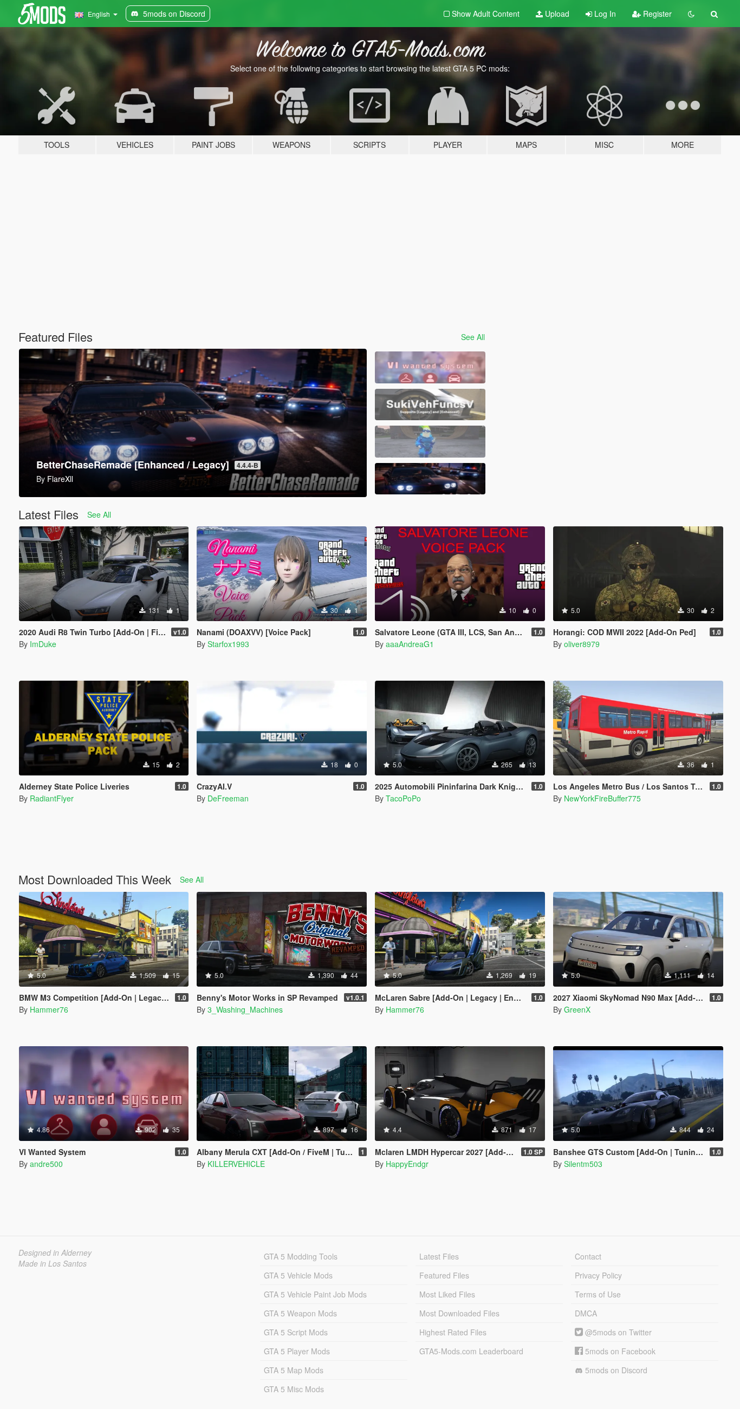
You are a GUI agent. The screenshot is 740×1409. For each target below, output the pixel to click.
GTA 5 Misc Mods (294, 1389)
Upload (556, 13)
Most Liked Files (447, 1294)
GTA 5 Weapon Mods (300, 1313)
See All (473, 336)
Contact (588, 1256)
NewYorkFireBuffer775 (602, 798)
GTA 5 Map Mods (293, 1370)
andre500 (46, 1163)
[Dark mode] (691, 13)
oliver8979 (582, 643)
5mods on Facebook (619, 1351)
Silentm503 (583, 1163)
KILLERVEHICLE (236, 1163)
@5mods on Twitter (617, 1332)
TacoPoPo (403, 798)
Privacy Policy (598, 1275)
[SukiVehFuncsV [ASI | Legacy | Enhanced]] (430, 405)
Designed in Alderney (55, 1252)
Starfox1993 (228, 643)
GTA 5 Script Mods (296, 1332)
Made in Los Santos (52, 1263)
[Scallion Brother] (430, 442)
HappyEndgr (407, 1163)
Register (656, 13)
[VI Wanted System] (430, 367)
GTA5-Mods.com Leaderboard (471, 1351)
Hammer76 (49, 1009)
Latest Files (439, 1256)
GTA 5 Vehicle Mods (298, 1275)
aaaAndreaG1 (410, 643)
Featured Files (444, 1275)
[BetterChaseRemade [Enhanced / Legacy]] (430, 479)
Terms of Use (598, 1294)
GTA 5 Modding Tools (300, 1256)
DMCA (586, 1313)
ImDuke (43, 643)
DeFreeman (228, 798)
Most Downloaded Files (459, 1313)
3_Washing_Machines (245, 1009)
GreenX (577, 1009)
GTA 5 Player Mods (297, 1351)
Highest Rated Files (452, 1332)
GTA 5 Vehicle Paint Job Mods (315, 1294)
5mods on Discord (615, 1370)
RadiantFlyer (52, 798)
